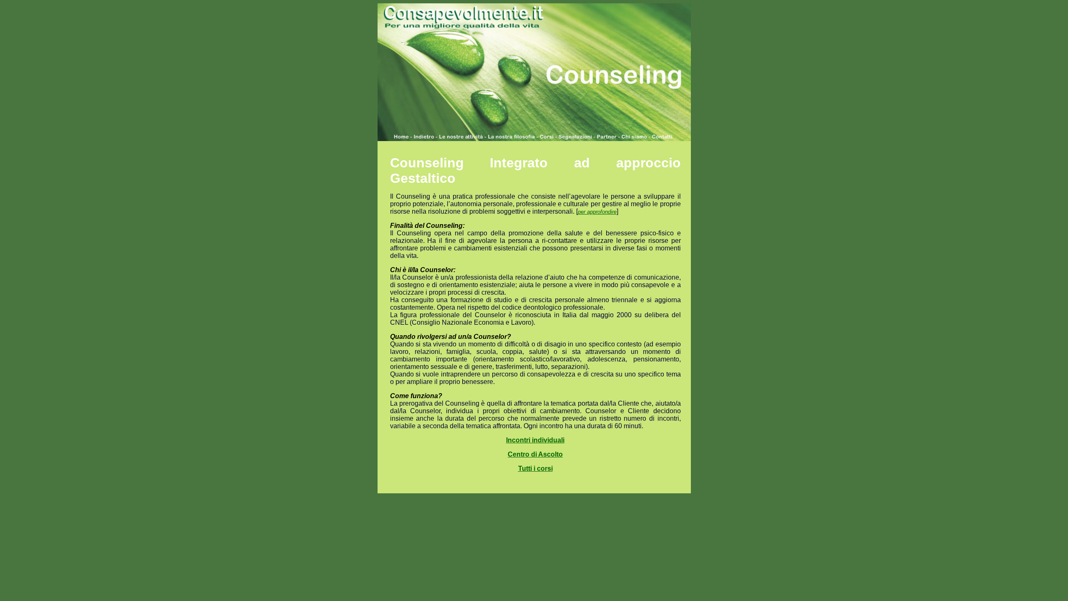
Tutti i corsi (535, 468)
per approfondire (597, 212)
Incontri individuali (535, 440)
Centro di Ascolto (535, 454)
